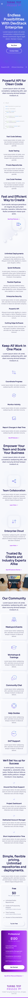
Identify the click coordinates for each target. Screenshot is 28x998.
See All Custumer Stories (13, 569)
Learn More (13, 505)
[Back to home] (14, 4)
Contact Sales (14, 51)
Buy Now (14, 45)
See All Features (13, 438)
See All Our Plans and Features (13, 976)
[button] (2, 4)
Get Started (14, 967)
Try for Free (14, 923)
